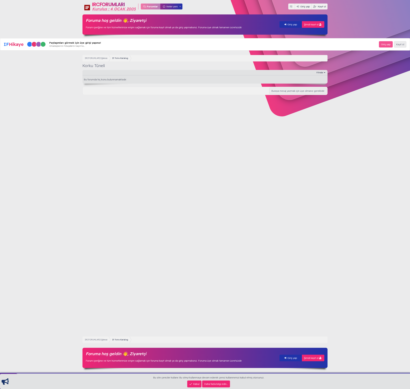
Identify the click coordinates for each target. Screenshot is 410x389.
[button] (180, 6)
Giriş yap (292, 24)
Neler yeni (172, 6)
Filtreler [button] (319, 72)
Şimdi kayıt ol (311, 24)
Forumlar (152, 6)
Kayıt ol (400, 44)
